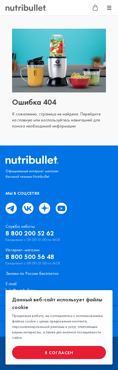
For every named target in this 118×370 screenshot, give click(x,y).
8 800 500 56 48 (29, 257)
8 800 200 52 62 (29, 233)
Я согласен (59, 352)
